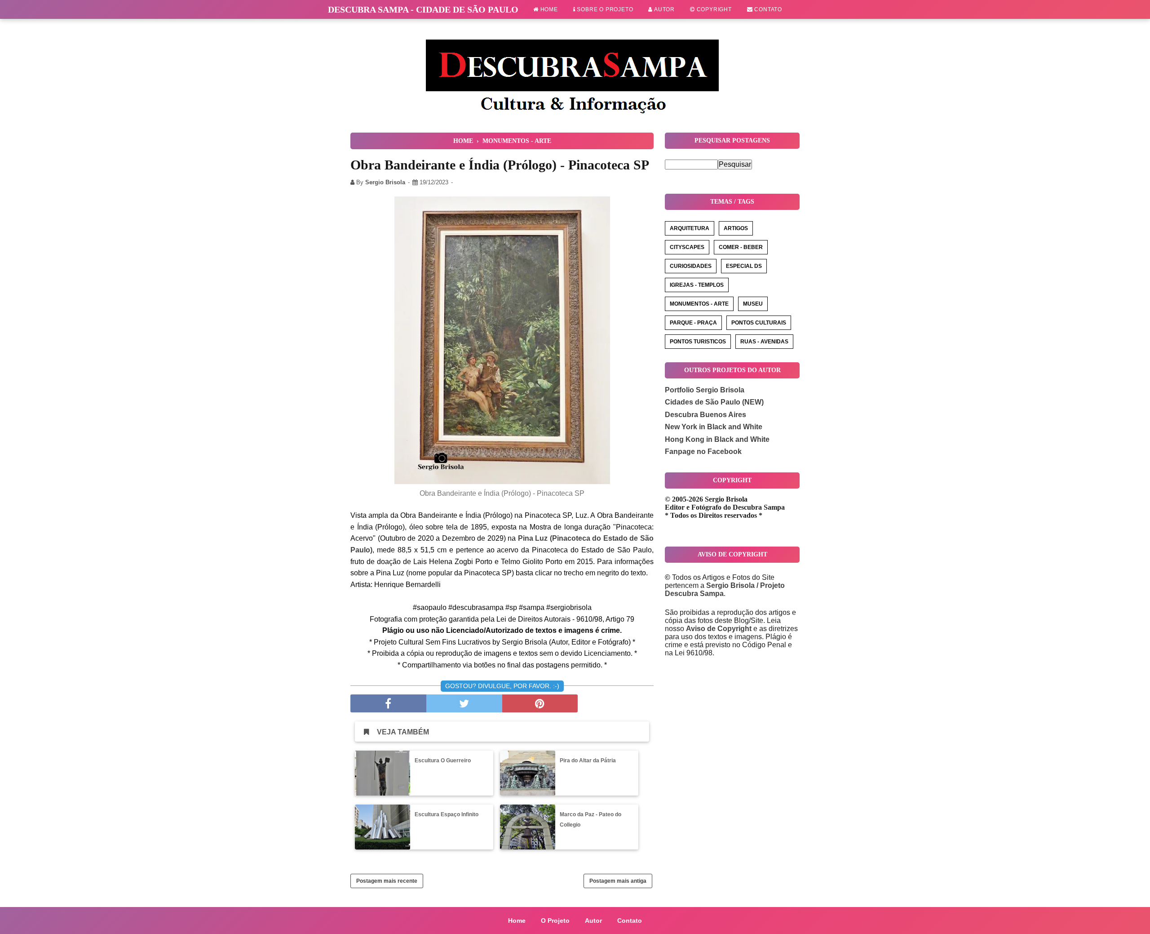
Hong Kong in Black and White (717, 439)
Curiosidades (691, 266)
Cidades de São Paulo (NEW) (714, 402)
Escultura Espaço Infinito (446, 814)
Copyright (713, 9)
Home (548, 9)
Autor (664, 9)
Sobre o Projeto (604, 9)
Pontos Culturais (758, 323)
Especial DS (744, 266)
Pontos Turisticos (698, 341)
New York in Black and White (713, 427)
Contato (767, 9)
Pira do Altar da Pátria (588, 760)
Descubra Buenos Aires (705, 414)
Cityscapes (687, 247)
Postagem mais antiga (617, 881)
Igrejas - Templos (697, 285)
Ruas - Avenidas (764, 341)
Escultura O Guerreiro (443, 760)
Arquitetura (689, 228)
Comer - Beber (741, 247)
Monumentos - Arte (699, 304)
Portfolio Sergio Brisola (704, 390)
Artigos (736, 228)
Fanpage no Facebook (703, 451)
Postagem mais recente (386, 881)
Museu (753, 304)
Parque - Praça (693, 323)
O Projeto (555, 920)
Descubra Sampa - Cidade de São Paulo (423, 9)
